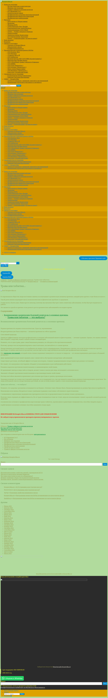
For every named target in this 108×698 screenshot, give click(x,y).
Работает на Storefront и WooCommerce (31, 687)
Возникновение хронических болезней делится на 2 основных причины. (36, 315)
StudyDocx (7, 498)
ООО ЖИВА (11, 64)
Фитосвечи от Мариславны (17, 21)
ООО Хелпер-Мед (13, 52)
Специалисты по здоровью (13, 74)
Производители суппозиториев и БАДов (18, 50)
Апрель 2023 (8, 538)
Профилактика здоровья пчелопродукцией (23, 15)
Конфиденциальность (15, 48)
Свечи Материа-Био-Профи (17, 26)
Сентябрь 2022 (9, 550)
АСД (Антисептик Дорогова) (17, 37)
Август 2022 (8, 552)
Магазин (7, 20)
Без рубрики (8, 439)
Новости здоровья (10, 4)
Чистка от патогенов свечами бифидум (15, 474)
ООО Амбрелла (12, 57)
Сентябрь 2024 (9, 511)
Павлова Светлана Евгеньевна (18, 77)
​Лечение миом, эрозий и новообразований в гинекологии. (22, 479)
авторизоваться (40, 434)
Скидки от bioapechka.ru (16, 45)
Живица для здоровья (15, 8)
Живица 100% (12, 25)
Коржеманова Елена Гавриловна (19, 76)
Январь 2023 (8, 543)
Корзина (7, 42)
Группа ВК (6, 273)
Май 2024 (7, 516)
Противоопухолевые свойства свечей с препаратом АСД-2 (22, 472)
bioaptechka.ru (33, 281)
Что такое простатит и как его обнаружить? (17, 476)
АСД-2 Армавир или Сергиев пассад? (29, 487)
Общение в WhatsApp (13, 678)
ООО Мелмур (12, 54)
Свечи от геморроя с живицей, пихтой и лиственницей (27, 81)
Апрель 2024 (8, 518)
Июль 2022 (8, 553)
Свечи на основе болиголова (17, 35)
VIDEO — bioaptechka (11, 79)
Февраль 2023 (9, 541)
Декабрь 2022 (9, 545)
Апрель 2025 (8, 508)
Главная (3, 280)
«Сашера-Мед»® (13, 55)
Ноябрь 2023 (8, 526)
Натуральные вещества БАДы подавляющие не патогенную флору (40, 495)
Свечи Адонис (12, 33)
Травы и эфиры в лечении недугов (20, 9)
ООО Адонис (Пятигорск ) (16, 67)
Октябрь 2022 (9, 548)
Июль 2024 (8, 513)
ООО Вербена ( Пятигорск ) (17, 70)
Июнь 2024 (8, 514)
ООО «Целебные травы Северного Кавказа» (23, 62)
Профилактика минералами (17, 18)
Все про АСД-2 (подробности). (11, 428)
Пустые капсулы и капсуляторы (19, 6)
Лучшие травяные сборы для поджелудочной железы (20, 478)
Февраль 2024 (9, 521)
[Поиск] (17, 263)
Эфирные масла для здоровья (11, 429)
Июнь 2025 (8, 506)
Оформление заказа (14, 47)
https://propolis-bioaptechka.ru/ (62, 667)
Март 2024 (8, 519)
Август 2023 (8, 531)
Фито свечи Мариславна (16, 69)
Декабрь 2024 (9, 509)
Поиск (18, 85)
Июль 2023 (7, 533)
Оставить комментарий (49, 281)
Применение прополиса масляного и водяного (24, 82)
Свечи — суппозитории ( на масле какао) (22, 38)
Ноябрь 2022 (8, 547)
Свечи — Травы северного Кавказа (20, 32)
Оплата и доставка (10, 43)
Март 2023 (7, 540)
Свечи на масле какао (15, 13)
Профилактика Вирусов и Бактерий (20, 16)
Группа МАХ (7, 277)
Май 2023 (7, 536)
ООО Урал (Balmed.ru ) (15, 65)
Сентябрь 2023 (9, 530)
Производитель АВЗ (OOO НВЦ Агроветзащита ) (24, 59)
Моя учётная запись (11, 690)
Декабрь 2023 (9, 525)
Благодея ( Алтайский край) (17, 72)
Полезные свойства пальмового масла (24, 493)
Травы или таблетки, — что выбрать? (26, 317)
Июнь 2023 (8, 535)
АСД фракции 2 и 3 (14, 11)
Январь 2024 (8, 523)
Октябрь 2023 (9, 528)
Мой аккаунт (9, 40)
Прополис (11, 23)
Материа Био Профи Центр (17, 60)
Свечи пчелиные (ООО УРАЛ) (17, 30)
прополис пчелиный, (12, 353)
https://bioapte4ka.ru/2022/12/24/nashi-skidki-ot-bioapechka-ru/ (54, 574)
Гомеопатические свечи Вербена (19, 28)
